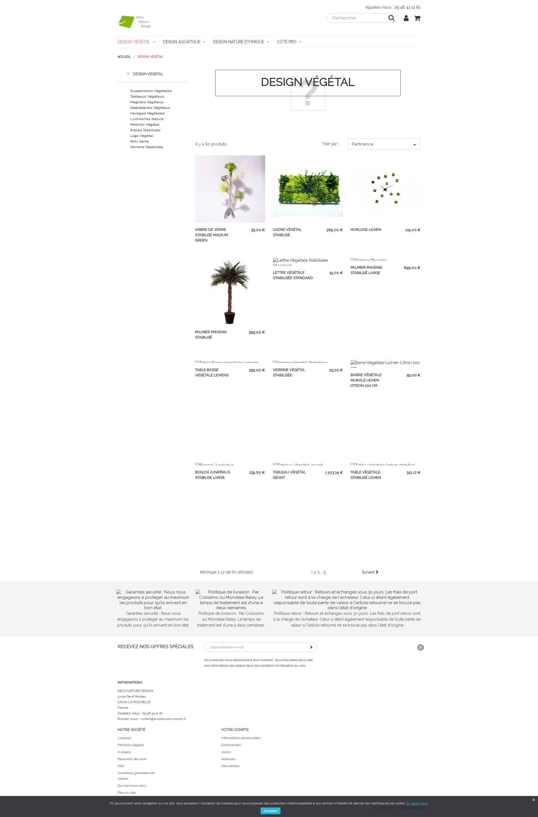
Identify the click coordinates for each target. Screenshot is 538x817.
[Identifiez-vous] (406, 19)
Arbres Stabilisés (145, 130)
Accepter (270, 811)
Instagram (420, 647)
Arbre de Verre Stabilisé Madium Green (211, 234)
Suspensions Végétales (151, 91)
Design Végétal (148, 74)
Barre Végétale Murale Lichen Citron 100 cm (366, 380)
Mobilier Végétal (144, 124)
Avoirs (226, 752)
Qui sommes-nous (132, 786)
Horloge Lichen (366, 229)
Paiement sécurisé (132, 759)
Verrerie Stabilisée (146, 147)
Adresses (228, 759)
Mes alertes (230, 766)
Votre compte (235, 730)
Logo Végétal (141, 136)
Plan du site (127, 793)
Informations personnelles (241, 738)
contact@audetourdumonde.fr (163, 719)
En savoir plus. (417, 803)
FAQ (121, 766)
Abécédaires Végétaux (150, 108)
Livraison (124, 738)
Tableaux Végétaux (147, 96)
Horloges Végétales (147, 113)
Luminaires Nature (147, 119)
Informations (130, 682)
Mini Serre (139, 141)
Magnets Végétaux (147, 102)
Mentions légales (131, 745)
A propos (124, 752)
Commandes (231, 745)
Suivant (368, 572)
